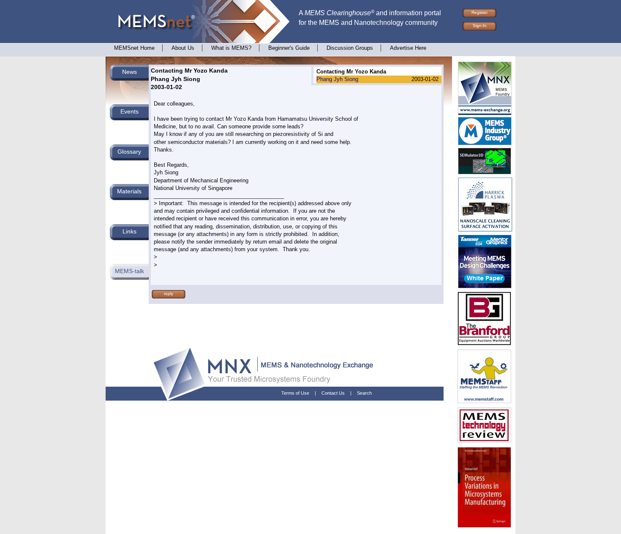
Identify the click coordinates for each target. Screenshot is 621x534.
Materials (129, 191)
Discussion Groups (350, 48)
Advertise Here (408, 48)
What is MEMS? (231, 48)
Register (479, 12)
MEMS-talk (129, 271)
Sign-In (480, 25)
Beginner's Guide (289, 48)
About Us (183, 48)
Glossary (129, 151)
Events (129, 111)
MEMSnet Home (134, 48)
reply (168, 293)
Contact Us (333, 393)
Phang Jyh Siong (337, 79)
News (129, 71)
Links (129, 231)
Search (364, 393)
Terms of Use (295, 393)
